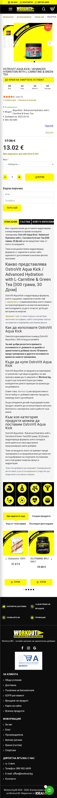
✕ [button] (45, 786)
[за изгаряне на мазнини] (22, 488)
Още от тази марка (16, 523)
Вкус (5, 159)
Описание (10, 221)
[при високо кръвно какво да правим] (34, 500)
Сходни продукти (41, 516)
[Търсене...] (44, 9)
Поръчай (12, 208)
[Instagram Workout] (28, 648)
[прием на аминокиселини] (34, 488)
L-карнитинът (12, 302)
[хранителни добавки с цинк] (47, 500)
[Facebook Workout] (22, 648)
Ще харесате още (16, 516)
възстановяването (28, 471)
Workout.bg (8, 17)
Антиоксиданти (24, 17)
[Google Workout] (34, 648)
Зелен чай (39, 17)
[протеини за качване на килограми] (9, 488)
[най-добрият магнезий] (22, 500)
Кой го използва (43, 221)
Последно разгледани (41, 523)
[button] (16, 43)
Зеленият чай (12, 316)
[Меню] (10, 9)
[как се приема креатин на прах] (47, 488)
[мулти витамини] (9, 500)
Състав (25, 221)
